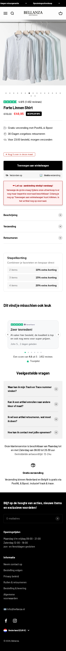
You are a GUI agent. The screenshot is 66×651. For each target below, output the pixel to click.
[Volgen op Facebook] (6, 620)
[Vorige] (7, 334)
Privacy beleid (11, 576)
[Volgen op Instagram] (14, 620)
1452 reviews (46, 356)
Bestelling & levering (15, 588)
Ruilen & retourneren (15, 582)
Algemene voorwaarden (11, 596)
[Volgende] (58, 334)
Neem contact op (13, 564)
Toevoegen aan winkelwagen (33, 165)
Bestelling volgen (13, 570)
